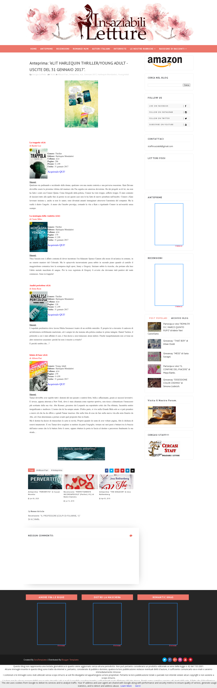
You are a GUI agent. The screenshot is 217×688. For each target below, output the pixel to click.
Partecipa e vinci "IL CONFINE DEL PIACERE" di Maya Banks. (176, 369)
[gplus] (175, 659)
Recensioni (62, 48)
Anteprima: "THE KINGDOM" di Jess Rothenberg (115, 493)
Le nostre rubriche (141, 48)
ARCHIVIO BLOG (179, 318)
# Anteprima (56, 470)
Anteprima (74, 74)
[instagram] (180, 659)
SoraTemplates (40, 659)
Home (33, 48)
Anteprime (46, 48)
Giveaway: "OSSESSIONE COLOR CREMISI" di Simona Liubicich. (175, 383)
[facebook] (170, 659)
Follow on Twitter (159, 118)
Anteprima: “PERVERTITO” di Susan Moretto (44, 493)
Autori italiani (101, 48)
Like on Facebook (158, 106)
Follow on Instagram (161, 112)
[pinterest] (190, 659)
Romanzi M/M (81, 48)
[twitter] (164, 659)
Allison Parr (63, 74)
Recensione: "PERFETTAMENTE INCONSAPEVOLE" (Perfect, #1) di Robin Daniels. (79, 494)
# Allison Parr (42, 470)
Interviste (120, 48)
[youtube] (185, 659)
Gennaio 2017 (90, 74)
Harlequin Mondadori (107, 74)
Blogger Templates (70, 659)
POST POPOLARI (158, 318)
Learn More (126, 685)
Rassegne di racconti (172, 48)
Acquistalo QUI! (56, 171)
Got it (138, 685)
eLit (81, 74)
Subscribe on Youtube (161, 124)
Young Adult (123, 74)
